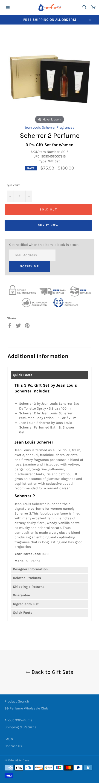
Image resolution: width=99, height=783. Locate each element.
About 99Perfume (18, 720)
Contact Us (13, 746)
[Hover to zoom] (49, 77)
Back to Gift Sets (51, 672)
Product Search (17, 701)
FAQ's (9, 739)
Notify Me (29, 266)
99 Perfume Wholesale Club (26, 708)
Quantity (13, 185)
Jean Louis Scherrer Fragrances (49, 127)
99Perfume (22, 760)
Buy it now (48, 225)
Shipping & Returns (20, 727)
